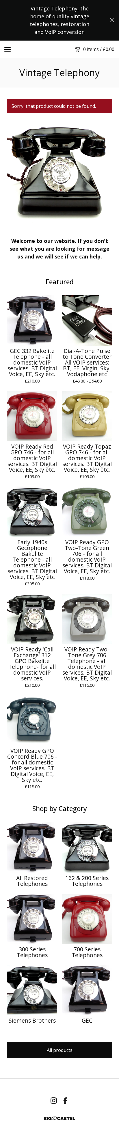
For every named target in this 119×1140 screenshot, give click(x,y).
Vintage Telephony (59, 72)
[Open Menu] (7, 49)
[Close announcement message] (112, 20)
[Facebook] (65, 1100)
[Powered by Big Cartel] (59, 1118)
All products (59, 1050)
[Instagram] (53, 1100)
